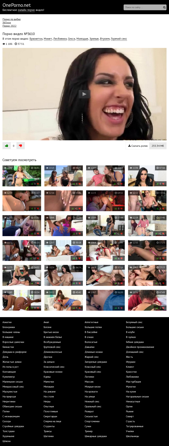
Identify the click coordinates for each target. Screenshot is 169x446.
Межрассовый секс (13, 386)
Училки (130, 431)
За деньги (49, 361)
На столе (49, 396)
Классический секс (54, 366)
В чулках (131, 337)
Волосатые (91, 342)
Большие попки (93, 327)
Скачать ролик (147, 145)
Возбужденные (52, 342)
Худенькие (8, 436)
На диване (50, 391)
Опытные (49, 406)
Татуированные (134, 426)
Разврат (89, 411)
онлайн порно (26, 10)
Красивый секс (93, 371)
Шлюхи (6, 441)
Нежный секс (92, 401)
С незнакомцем (11, 416)
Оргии (129, 406)
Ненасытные (133, 401)
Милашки (49, 386)
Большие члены (11, 332)
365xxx (6, 22)
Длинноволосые (53, 351)
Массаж (89, 381)
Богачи (47, 327)
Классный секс (93, 366)
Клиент (130, 366)
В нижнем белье (53, 337)
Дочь (5, 356)
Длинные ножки (94, 351)
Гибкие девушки (135, 342)
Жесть (129, 356)
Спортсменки (92, 421)
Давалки (89, 347)
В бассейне (91, 332)
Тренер (89, 431)
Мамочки (49, 381)
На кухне (131, 391)
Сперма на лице (52, 421)
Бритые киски (51, 332)
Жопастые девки (11, 361)
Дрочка (48, 356)
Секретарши (50, 416)
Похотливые (51, 411)
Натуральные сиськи (137, 396)
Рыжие (130, 411)
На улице (90, 396)
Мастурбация (133, 381)
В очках (89, 337)
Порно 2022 (9, 25)
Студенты (49, 426)
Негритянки (8, 401)
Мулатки (131, 386)
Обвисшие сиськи (12, 406)
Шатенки (49, 436)
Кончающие (9, 371)
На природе (9, 396)
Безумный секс (134, 322)
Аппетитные (91, 322)
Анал (46, 322)
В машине (8, 337)
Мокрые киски (93, 386)
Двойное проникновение (140, 347)
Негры (47, 401)
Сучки (88, 426)
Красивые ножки (53, 371)
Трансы (48, 431)
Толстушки (8, 431)
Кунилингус (8, 376)
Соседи (6, 421)
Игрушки (130, 361)
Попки (6, 411)
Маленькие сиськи (12, 381)
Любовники (132, 376)
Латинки (89, 376)
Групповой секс (52, 347)
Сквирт (130, 416)
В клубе (130, 332)
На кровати (91, 391)
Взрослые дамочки (13, 342)
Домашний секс (135, 351)
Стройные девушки (13, 426)
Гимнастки (8, 347)
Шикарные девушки (96, 436)
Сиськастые (91, 416)
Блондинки (8, 327)
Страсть (130, 421)
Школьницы (132, 436)
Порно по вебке (11, 19)
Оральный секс (93, 406)
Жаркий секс (92, 356)
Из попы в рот (10, 366)
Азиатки (7, 322)
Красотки (131, 371)
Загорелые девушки (96, 361)
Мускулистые (9, 391)
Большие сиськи (135, 327)
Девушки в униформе (14, 351)
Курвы (47, 376)
